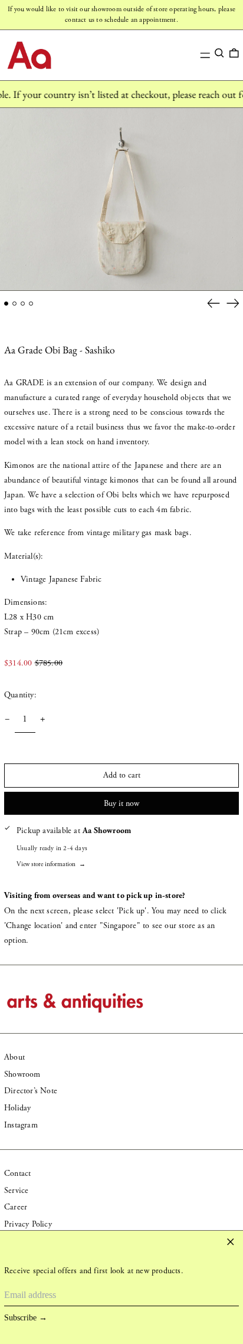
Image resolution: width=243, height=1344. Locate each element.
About (14, 1057)
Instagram (21, 1125)
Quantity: (20, 695)
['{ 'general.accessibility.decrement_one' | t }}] (7, 719)
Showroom (22, 1074)
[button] (219, 53)
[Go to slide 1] (6, 303)
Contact (17, 1173)
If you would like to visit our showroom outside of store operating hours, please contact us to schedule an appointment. (121, 14)
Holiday (17, 1108)
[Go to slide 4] (31, 303)
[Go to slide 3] (23, 303)
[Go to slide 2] (14, 303)
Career (15, 1207)
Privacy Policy (28, 1224)
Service (16, 1190)
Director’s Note (30, 1091)
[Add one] (42, 719)
